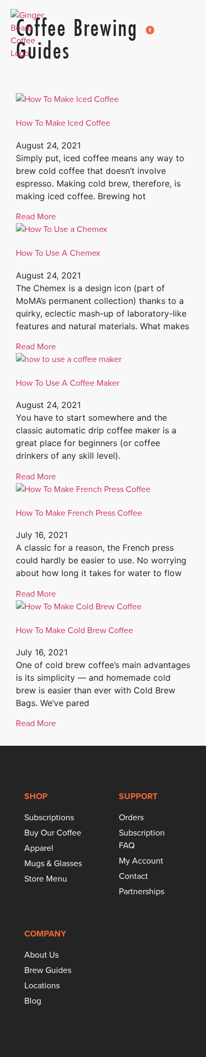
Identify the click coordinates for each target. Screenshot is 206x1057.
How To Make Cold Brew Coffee (74, 630)
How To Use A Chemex (58, 253)
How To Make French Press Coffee (79, 513)
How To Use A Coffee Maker (67, 383)
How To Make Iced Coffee (63, 123)
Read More (36, 216)
